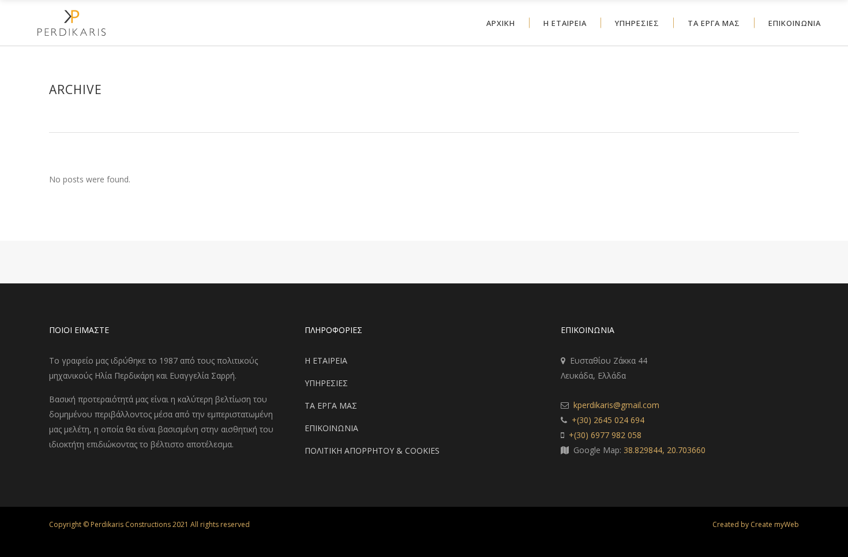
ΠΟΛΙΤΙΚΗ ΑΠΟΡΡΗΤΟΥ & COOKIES (372, 450)
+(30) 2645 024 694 (608, 419)
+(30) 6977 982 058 (605, 434)
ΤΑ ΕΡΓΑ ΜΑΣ (331, 405)
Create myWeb (775, 524)
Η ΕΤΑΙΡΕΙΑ (326, 360)
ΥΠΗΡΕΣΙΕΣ (326, 382)
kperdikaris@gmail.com (616, 404)
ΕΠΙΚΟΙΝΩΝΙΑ (331, 428)
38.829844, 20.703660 (665, 449)
